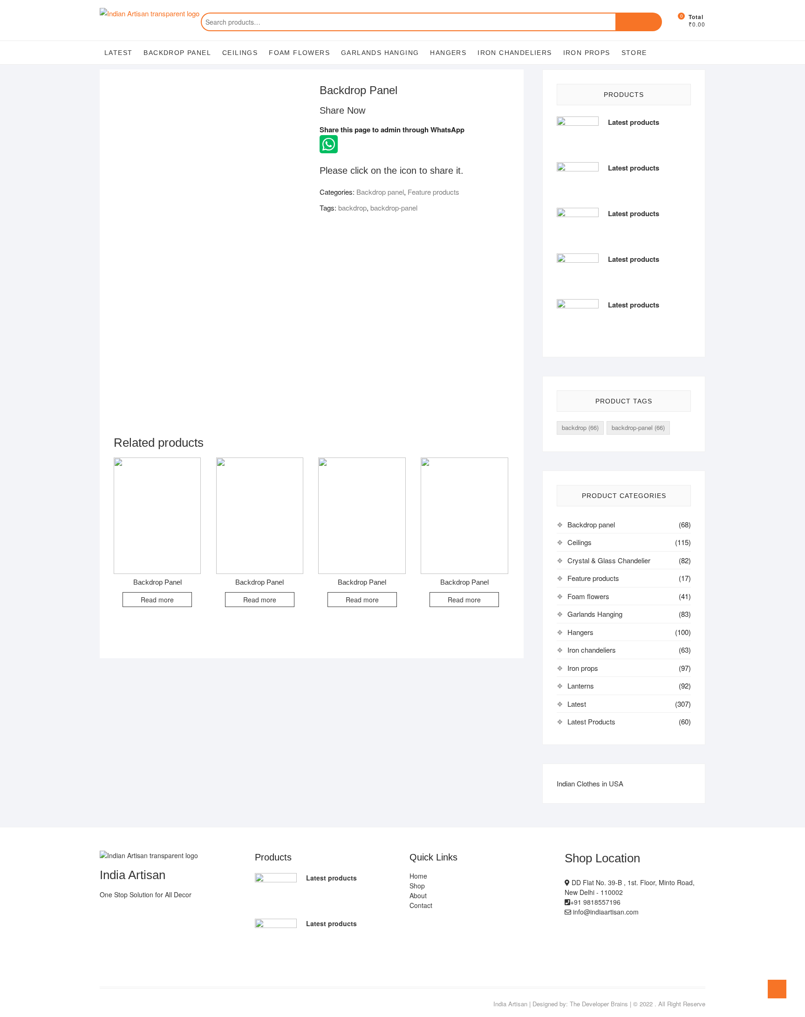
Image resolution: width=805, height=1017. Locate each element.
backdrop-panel (393, 207)
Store (634, 52)
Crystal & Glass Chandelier (608, 560)
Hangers (448, 52)
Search (638, 22)
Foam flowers (299, 52)
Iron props (586, 52)
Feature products (433, 192)
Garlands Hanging (380, 52)
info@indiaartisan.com (605, 911)
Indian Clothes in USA (590, 783)
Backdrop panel (177, 52)
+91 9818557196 (595, 902)
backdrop (352, 207)
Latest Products (591, 721)
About (418, 895)
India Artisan (510, 1003)
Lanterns (580, 685)
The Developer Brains (599, 1003)
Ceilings (240, 52)
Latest (118, 52)
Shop (417, 885)
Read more (157, 599)
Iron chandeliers (515, 52)
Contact (420, 905)
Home (418, 875)
